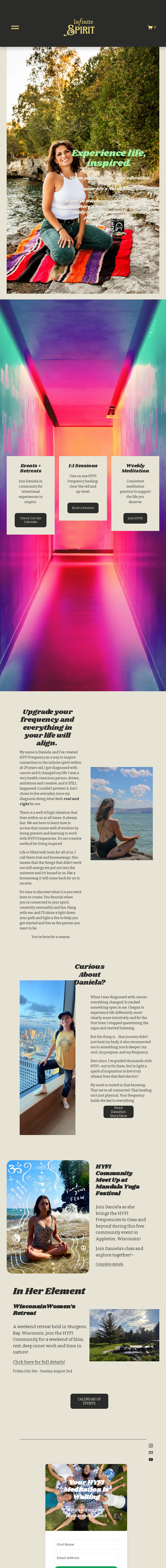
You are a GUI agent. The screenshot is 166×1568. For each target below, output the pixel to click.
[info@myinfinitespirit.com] (151, 1452)
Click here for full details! (39, 1362)
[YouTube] (151, 1459)
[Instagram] (151, 1446)
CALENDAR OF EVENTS (89, 1401)
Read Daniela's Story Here (118, 1112)
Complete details (109, 1264)
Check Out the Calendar (30, 520)
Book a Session (83, 508)
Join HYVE (135, 518)
